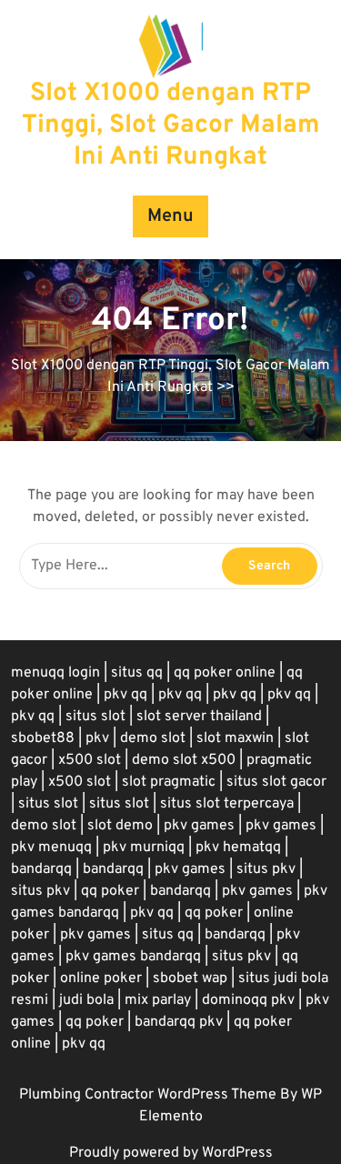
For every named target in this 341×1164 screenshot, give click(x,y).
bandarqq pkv (179, 1022)
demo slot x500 (184, 760)
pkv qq (125, 695)
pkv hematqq (238, 847)
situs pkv (266, 869)
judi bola (86, 1000)
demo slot (153, 738)
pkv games (199, 826)
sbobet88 (43, 738)
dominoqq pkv (248, 1000)
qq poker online (225, 673)
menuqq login (55, 673)
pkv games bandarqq (133, 957)
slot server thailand (199, 716)
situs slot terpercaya (227, 804)
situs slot (95, 716)
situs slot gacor (276, 782)
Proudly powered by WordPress (171, 1153)
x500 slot (89, 760)
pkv (97, 738)
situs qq (137, 673)
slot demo (120, 826)
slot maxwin (235, 738)
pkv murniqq (144, 847)
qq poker (110, 891)
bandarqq (41, 869)
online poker (101, 978)
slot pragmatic (169, 782)
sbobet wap (190, 978)
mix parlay (158, 1000)
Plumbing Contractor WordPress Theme (149, 1095)
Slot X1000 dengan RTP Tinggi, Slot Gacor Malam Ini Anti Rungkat (171, 125)
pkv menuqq (51, 847)
